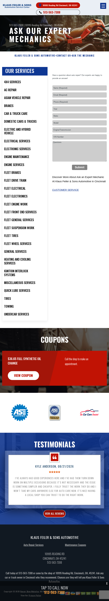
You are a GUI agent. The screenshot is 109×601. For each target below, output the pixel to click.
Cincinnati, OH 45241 (53, 25)
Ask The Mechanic (83, 55)
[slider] (54, 472)
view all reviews (54, 513)
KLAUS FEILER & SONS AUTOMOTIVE (35, 55)
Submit (79, 167)
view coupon (23, 375)
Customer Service (65, 190)
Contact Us (63, 55)
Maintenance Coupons (75, 545)
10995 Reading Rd (33, 25)
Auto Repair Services (33, 545)
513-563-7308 (51, 12)
